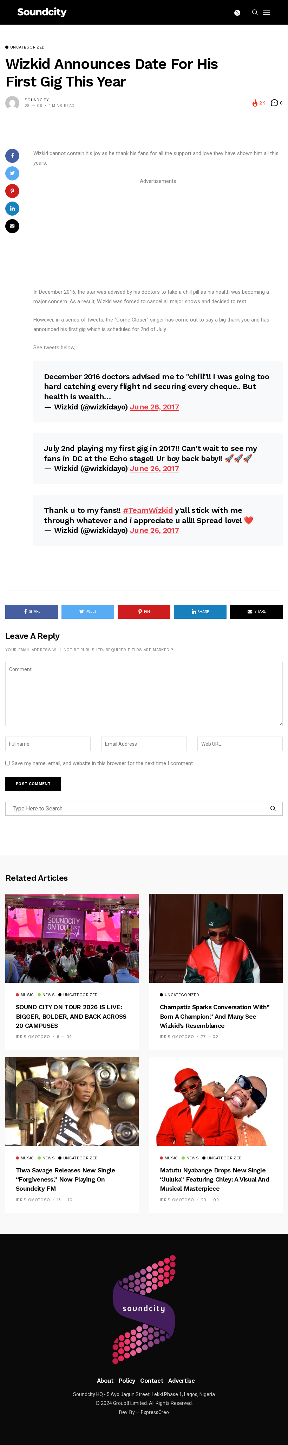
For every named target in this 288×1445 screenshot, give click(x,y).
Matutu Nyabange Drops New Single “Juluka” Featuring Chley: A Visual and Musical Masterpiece (214, 1179)
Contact (151, 1380)
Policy (127, 1380)
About (105, 1380)
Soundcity (37, 100)
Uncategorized (27, 47)
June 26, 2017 (154, 406)
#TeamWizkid (148, 510)
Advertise (181, 1380)
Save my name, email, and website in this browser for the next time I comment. (103, 763)
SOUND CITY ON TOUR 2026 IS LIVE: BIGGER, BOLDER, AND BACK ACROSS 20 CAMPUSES (71, 1016)
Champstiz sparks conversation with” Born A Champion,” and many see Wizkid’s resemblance (214, 1016)
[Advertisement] (158, 235)
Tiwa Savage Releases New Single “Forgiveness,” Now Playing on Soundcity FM (65, 1179)
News (48, 995)
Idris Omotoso (33, 1037)
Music (27, 995)
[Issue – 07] (144, 1309)
